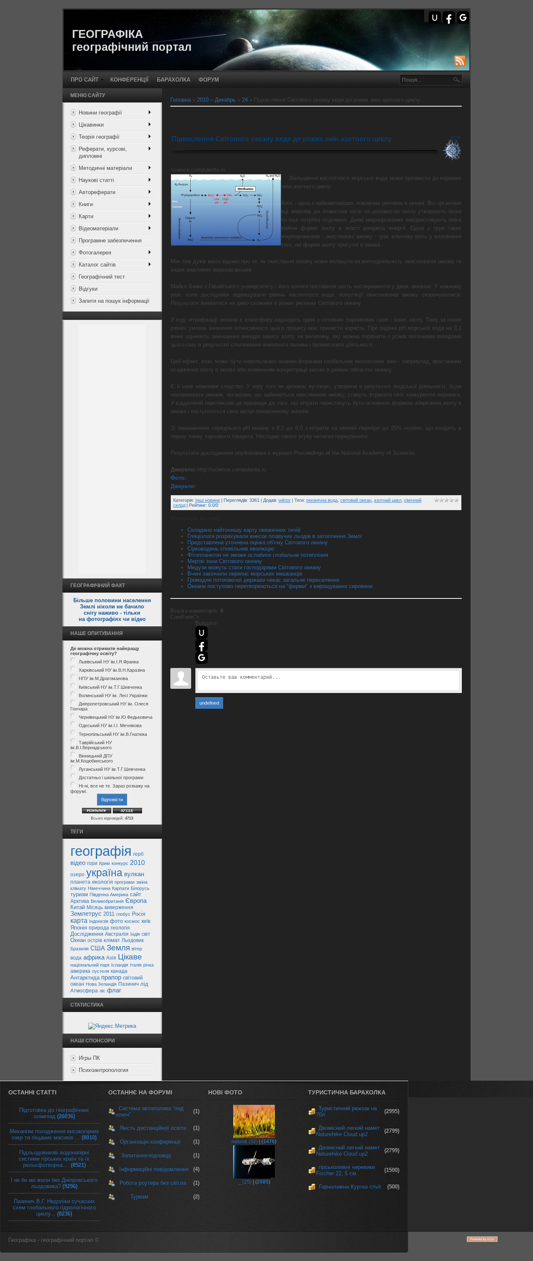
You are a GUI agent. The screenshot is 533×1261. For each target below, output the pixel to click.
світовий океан (355, 500)
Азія (111, 958)
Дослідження (86, 934)
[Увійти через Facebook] (449, 17)
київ (146, 921)
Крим (104, 863)
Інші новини (207, 500)
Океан (78, 940)
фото (116, 921)
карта (78, 920)
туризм (79, 894)
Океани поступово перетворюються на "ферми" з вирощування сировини (279, 586)
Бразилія (79, 948)
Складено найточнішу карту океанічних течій (243, 530)
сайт (135, 894)
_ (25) (245, 1182)
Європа (136, 900)
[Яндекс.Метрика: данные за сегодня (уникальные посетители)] (112, 1026)
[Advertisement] (112, 449)
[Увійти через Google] (463, 17)
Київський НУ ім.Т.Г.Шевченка (110, 687)
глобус (123, 914)
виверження (119, 907)
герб (138, 854)
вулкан (134, 874)
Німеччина (99, 888)
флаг (114, 990)
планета (80, 882)
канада (119, 971)
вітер (137, 948)
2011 (109, 914)
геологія (120, 928)
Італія (136, 964)
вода (76, 958)
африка (94, 957)
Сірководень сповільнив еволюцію (230, 549)
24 (245, 100)
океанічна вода (322, 500)
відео (77, 863)
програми (124, 882)
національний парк (90, 964)
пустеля (100, 971)
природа (99, 928)
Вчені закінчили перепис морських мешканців (244, 574)
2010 (137, 862)
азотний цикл (387, 500)
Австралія (117, 934)
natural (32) (245, 1141)
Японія (78, 928)
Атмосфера (84, 991)
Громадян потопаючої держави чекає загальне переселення (263, 580)
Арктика (79, 901)
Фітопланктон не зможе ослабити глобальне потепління (257, 555)
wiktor (285, 500)
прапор (111, 977)
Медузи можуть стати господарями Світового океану (254, 567)
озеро (77, 874)
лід (144, 984)
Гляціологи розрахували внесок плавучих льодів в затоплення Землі (274, 536)
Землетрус (86, 913)
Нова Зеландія (101, 984)
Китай (77, 907)
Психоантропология (103, 1070)
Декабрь (225, 100)
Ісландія (119, 964)
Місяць (95, 907)
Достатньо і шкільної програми (111, 777)
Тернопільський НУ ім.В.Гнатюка (113, 734)
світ (146, 934)
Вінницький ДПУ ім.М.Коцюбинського (91, 758)
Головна (180, 100)
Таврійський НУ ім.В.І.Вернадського (91, 745)
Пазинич (128, 984)
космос (132, 921)
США (97, 948)
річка (148, 964)
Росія (138, 914)
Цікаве (130, 956)
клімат (112, 940)
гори (92, 863)
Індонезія (98, 921)
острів (94, 940)
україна (104, 872)
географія (101, 851)
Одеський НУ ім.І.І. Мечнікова (110, 725)
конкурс (120, 863)
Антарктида (85, 977)
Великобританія (107, 901)
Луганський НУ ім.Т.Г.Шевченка (112, 769)
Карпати (120, 888)
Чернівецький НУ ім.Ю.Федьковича (115, 717)
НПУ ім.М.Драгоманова (103, 678)
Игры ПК (89, 1058)
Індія (135, 934)
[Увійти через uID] (434, 17)
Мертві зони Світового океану (224, 561)
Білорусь (140, 888)
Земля (118, 947)
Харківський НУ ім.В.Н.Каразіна (112, 670)
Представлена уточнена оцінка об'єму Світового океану (257, 542)
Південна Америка (109, 894)
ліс (102, 990)
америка (80, 971)
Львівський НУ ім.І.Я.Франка (109, 661)
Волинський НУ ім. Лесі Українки (113, 695)
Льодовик (133, 940)
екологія (102, 882)
